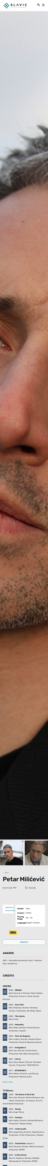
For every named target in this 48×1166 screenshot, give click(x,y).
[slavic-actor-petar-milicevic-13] (11, 853)
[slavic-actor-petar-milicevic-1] (36, 853)
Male (28, 909)
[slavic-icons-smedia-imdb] (13, 931)
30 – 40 (29, 918)
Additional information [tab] (9, 909)
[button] (1, 852)
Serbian (36, 923)
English (29, 923)
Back (7, 873)
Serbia (28, 913)
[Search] (38, 5)
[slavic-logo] (15, 3)
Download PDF (10, 888)
